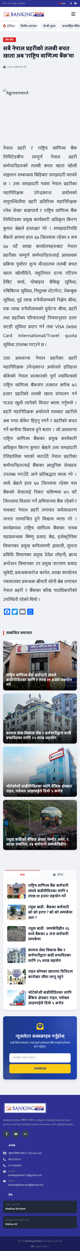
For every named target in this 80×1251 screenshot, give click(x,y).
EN (25, 1134)
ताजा (22, 874)
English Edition (41, 1246)
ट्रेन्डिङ (60, 874)
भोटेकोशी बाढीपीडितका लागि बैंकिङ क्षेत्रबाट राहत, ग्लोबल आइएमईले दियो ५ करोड (39, 788)
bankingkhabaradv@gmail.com (25, 1185)
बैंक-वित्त (9, 40)
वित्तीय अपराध (29, 26)
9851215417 (14, 1159)
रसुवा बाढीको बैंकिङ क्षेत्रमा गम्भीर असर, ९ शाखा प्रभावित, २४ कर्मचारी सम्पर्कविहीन (37, 842)
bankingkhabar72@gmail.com (25, 1175)
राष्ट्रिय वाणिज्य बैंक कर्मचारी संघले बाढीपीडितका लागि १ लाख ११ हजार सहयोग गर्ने (39, 680)
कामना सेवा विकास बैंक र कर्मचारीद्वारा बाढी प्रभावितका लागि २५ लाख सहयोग (38, 735)
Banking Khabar (33, 1241)
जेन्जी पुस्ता (49, 26)
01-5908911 (15, 1166)
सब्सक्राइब (40, 1068)
